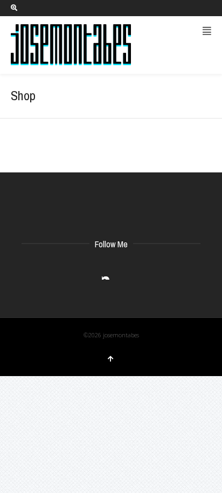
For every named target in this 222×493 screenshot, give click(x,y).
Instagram (110, 271)
